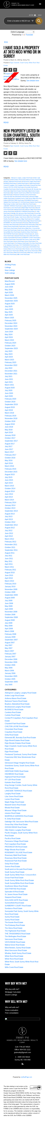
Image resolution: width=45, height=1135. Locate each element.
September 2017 (11, 441)
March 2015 (9, 486)
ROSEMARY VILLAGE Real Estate (13, 222)
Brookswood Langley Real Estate (31, 181)
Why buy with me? (12, 989)
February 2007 (10, 654)
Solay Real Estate (12, 864)
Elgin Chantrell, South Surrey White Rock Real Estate (25, 192)
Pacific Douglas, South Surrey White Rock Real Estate (25, 217)
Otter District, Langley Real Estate (18, 830)
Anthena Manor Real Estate (18, 179)
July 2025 (8, 306)
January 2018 (10, 435)
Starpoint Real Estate (20, 235)
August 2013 (10, 514)
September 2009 (11, 595)
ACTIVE (31, 15)
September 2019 (11, 404)
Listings (8, 267)
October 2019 (10, 402)
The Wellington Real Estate (15, 936)
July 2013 (8, 516)
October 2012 (10, 522)
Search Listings (11, 995)
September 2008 (11, 617)
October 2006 (10, 665)
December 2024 (11, 323)
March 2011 (9, 567)
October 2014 (10, 488)
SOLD (39, 15)
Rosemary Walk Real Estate (30, 222)
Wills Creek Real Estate (23, 254)
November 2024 (11, 326)
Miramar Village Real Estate (32, 209)
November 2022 (11, 365)
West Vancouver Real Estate (11, 250)
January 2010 (10, 586)
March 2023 (9, 360)
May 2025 (8, 312)
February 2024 (10, 343)
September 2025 (11, 301)
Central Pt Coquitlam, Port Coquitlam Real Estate (17, 185)
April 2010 (9, 578)
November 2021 (11, 374)
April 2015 (9, 483)
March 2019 (9, 413)
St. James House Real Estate (16, 894)
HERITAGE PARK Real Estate (16, 200)
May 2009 (8, 606)
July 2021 (8, 376)
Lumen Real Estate (16, 207)
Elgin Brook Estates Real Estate (19, 191)
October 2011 (10, 547)
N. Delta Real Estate (13, 819)
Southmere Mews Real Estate (29, 232)
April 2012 (9, 536)
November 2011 (11, 544)
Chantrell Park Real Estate (15, 723)
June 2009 (9, 603)
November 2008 (11, 612)
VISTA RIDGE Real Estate (15, 942)
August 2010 (10, 572)
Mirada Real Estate (19, 209)
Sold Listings (10, 273)
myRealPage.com (26, 1077)
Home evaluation (11, 1010)
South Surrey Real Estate (10, 228)
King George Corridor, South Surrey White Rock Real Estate (20, 204)
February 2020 (10, 399)
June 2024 (9, 332)
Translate (29, 35)
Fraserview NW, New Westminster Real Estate (16, 196)
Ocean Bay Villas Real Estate (16, 824)
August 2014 (10, 491)
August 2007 (10, 643)
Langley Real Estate (28, 206)
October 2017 (10, 438)
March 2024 (9, 340)
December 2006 (11, 659)
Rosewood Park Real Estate (27, 224)
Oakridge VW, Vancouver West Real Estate (22, 213)
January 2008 (10, 637)
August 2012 (10, 528)
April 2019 (9, 410)
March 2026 (9, 295)
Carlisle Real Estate (34, 183)
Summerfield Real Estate (14, 237)
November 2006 (11, 662)
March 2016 (9, 466)
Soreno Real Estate (13, 226)
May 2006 (8, 668)
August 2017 (10, 444)
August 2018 (10, 424)
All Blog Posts (10, 265)
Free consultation (11, 1013)
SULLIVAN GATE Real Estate (16, 900)
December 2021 (11, 371)
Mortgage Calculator (13, 992)
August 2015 (10, 474)
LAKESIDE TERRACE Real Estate (13, 206)
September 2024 (11, 329)
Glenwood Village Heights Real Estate (20, 763)
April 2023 (9, 357)
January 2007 (10, 657)
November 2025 (11, 298)
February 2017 (10, 455)
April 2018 (9, 432)
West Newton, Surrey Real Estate (32, 249)
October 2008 (10, 614)
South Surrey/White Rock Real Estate (19, 883)
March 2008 (9, 631)
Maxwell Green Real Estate (15, 805)
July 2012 (8, 530)
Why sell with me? (12, 1007)
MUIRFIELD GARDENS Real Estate (25, 211)
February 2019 (10, 416)
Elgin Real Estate (8, 194)
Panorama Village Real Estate (23, 219)
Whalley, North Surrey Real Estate (29, 250)
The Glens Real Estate (36, 243)
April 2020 (9, 396)
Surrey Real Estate (19, 241)
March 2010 (9, 581)
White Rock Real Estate (20, 252)
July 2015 (8, 477)
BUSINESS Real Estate (10, 183)
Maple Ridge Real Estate (28, 207)
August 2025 (10, 304)
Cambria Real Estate (22, 183)
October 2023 (10, 346)
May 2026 (8, 290)
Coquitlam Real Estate (10, 189)
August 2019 (10, 407)
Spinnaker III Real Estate (25, 234)
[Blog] (22, 1064)
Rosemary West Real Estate (11, 224)
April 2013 (9, 519)
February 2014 (10, 502)
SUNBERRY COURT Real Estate (31, 237)
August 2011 (10, 553)
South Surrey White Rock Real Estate (27, 230)
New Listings (10, 270)
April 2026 (9, 292)
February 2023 (10, 362)
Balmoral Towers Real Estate (33, 179)
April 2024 (9, 337)
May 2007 (8, 648)
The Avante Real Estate (14, 922)
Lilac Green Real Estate (14, 796)
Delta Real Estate (21, 189)
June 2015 (9, 480)
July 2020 (8, 390)
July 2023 (8, 351)
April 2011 (9, 564)
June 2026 (9, 287)
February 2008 (10, 634)
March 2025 (9, 318)
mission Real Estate (9, 211)
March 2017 (9, 452)
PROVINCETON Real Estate (18, 221)
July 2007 (8, 645)
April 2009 (9, 609)
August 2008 (10, 620)
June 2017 (9, 449)
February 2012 (10, 542)
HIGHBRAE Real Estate (31, 200)
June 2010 (9, 575)
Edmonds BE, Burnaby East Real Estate (20, 737)
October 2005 (10, 679)
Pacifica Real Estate (9, 219)
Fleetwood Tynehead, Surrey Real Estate (25, 194)
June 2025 (9, 309)
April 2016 (9, 463)
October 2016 (10, 458)
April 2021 (9, 382)
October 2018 (10, 421)
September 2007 (11, 640)
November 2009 (11, 589)
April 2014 (9, 497)
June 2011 (9, 558)
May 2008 (8, 626)
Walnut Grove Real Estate (15, 249)
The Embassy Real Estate (22, 243)
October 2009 (10, 592)
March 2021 (9, 385)
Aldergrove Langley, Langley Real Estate (22, 177)
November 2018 (11, 418)
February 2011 (10, 570)
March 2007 (9, 651)
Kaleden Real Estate (35, 202)
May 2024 (8, 334)
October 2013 (10, 508)
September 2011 (11, 550)
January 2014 (10, 505)
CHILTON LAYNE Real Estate (16, 187)
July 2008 (8, 623)
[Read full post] (11, 77)
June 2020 (9, 393)
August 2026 (10, 284)
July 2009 (8, 600)
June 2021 (9, 379)
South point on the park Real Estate (28, 226)
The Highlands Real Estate (11, 245)
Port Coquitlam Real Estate (15, 844)
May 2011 (8, 561)
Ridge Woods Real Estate (34, 221)
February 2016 (10, 469)
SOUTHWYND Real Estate (11, 234)
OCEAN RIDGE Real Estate (21, 215)
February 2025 (10, 320)
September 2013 (11, 511)
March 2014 (9, 500)
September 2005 (11, 682)
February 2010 (10, 584)
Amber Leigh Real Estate (14, 695)
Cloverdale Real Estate (31, 187)
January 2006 (10, 673)
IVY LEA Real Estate (23, 202)
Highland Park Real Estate (11, 202)
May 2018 (8, 430)
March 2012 (9, 539)
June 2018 (9, 427)
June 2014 (9, 494)
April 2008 (9, 628)
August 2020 (10, 388)
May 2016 (8, 460)
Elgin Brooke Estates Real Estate (18, 743)
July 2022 (8, 368)
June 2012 (9, 533)
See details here (32, 81)
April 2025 (9, 315)
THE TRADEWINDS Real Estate (28, 245)
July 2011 (8, 556)
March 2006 (9, 671)
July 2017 (8, 446)
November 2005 (11, 676)
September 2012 (11, 525)
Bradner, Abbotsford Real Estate (13, 181)
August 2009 (10, 598)
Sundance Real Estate (10, 239)
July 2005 (8, 685)
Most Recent (10, 281)
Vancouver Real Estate (22, 247)
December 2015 (11, 472)
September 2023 (11, 348)
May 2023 (8, 354)
